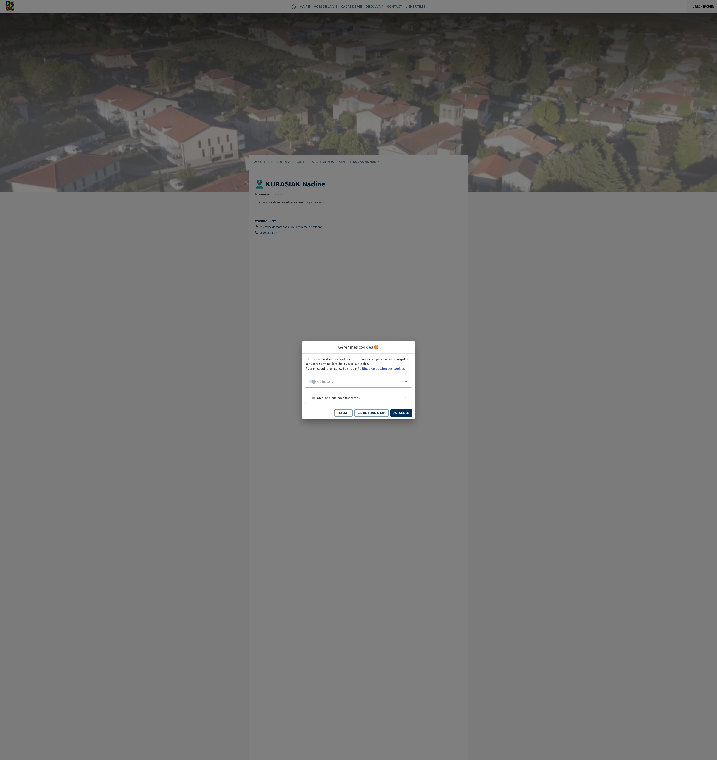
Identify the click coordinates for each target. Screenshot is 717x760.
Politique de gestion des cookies (381, 368)
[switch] (310, 397)
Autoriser (401, 412)
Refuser (343, 412)
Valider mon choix (371, 412)
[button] (358, 381)
